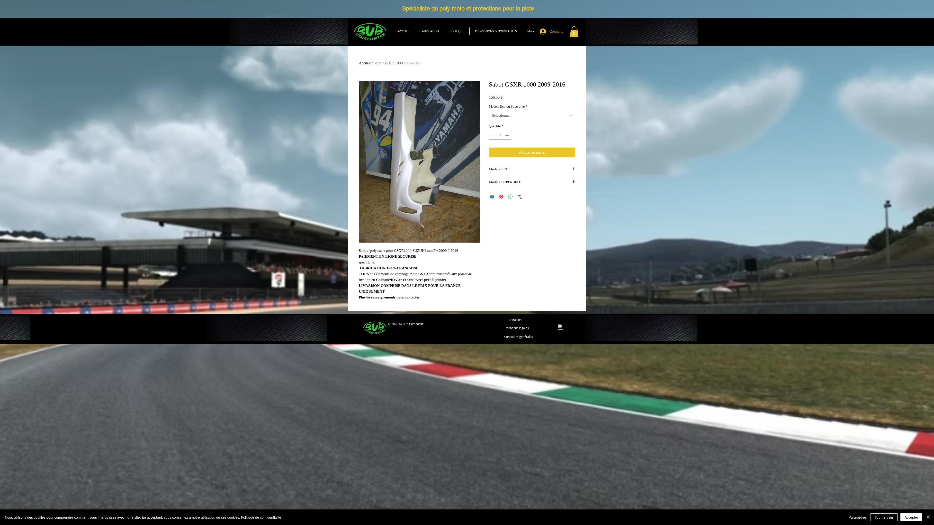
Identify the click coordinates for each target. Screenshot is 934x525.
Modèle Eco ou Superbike (508, 106)
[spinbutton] (500, 135)
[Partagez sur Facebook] (492, 197)
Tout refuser (884, 517)
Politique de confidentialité (261, 517)
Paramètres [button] (858, 517)
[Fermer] (928, 517)
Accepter (911, 517)
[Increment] (507, 135)
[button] (456, 31)
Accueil (365, 63)
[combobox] (532, 115)
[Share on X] (520, 197)
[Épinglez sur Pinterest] (501, 197)
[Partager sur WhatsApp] (510, 197)
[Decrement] (493, 135)
